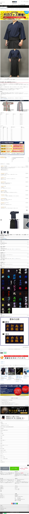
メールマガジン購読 (17, 489)
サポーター (2, 453)
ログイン (22, 1)
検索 (7, 7)
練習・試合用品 (2, 448)
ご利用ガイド (27, 1)
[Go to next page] (28, 210)
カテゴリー (1, 485)
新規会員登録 (26, 405)
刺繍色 (1, 265)
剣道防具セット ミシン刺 (4, 423)
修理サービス (2, 455)
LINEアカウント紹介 (17, 488)
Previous (1, 220)
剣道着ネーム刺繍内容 (2, 250)
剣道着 (1, 490)
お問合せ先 (16, 478)
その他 (1, 460)
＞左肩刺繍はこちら (2, 361)
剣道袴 (1, 438)
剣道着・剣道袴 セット (4, 8)
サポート (1, 493)
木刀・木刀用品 (2, 435)
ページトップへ (28, 465)
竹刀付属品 (2, 433)
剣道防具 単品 (1, 488)
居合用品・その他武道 (3, 450)
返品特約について (2, 350)
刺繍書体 (1, 314)
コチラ (14, 258)
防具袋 (1, 443)
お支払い (1, 471)
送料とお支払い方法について (4, 474)
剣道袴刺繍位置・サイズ (3, 262)
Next (28, 220)
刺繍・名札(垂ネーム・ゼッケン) (4, 445)
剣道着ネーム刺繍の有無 (3, 246)
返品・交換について (2, 497)
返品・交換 (1, 478)
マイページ (16, 485)
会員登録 (24, 1)
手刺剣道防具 (2, 428)
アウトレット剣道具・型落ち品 (4, 458)
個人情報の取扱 (2, 509)
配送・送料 (16, 471)
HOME (0, 8)
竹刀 (0, 489)
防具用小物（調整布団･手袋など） (4, 430)
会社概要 (16, 493)
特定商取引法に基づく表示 (3, 508)
